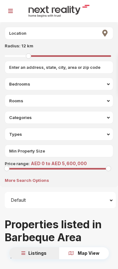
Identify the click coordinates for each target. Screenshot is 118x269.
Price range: (17, 163)
